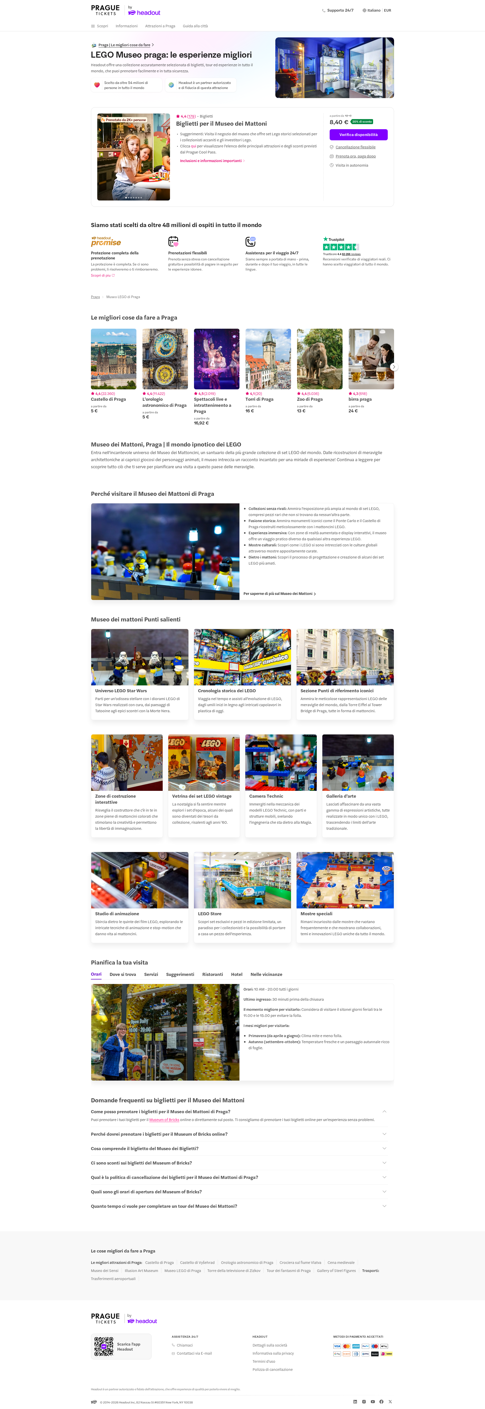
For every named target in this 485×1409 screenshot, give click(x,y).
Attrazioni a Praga (160, 25)
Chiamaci (185, 1345)
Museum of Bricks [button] (164, 1119)
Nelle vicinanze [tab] (266, 974)
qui (193, 145)
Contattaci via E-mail (194, 1353)
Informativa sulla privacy (273, 1353)
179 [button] (191, 116)
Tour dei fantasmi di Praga (289, 1270)
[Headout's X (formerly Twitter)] (390, 1402)
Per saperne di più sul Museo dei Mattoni (278, 593)
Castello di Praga (159, 1262)
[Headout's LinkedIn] (355, 1402)
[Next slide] (163, 157)
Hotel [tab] (237, 974)
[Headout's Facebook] (381, 1402)
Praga (95, 297)
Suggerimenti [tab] (180, 974)
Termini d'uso (264, 1361)
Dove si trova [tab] (123, 974)
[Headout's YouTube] (373, 1402)
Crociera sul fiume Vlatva (300, 1262)
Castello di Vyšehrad (197, 1262)
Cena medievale (341, 1262)
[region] (133, 157)
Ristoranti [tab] (212, 974)
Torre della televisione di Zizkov (233, 1270)
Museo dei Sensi (104, 1270)
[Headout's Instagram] (364, 1402)
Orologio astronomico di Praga (247, 1262)
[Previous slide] (103, 157)
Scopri (102, 25)
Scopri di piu (101, 275)
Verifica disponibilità (359, 134)
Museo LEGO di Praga (182, 1270)
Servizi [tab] (151, 974)
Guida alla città (195, 25)
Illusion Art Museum (141, 1270)
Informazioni (127, 25)
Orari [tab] (96, 974)
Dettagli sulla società (270, 1345)
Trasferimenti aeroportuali (113, 1278)
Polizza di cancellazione (273, 1369)
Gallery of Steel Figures (336, 1270)
